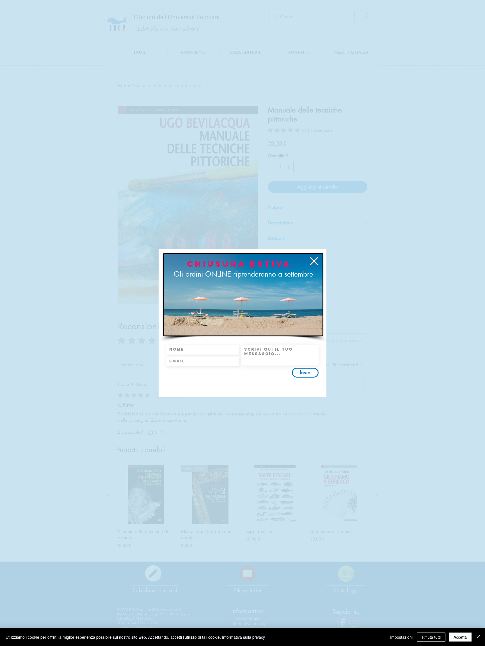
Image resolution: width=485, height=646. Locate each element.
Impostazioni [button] (401, 637)
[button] (314, 261)
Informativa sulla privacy (243, 637)
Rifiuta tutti (431, 637)
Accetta (460, 637)
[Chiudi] (478, 637)
